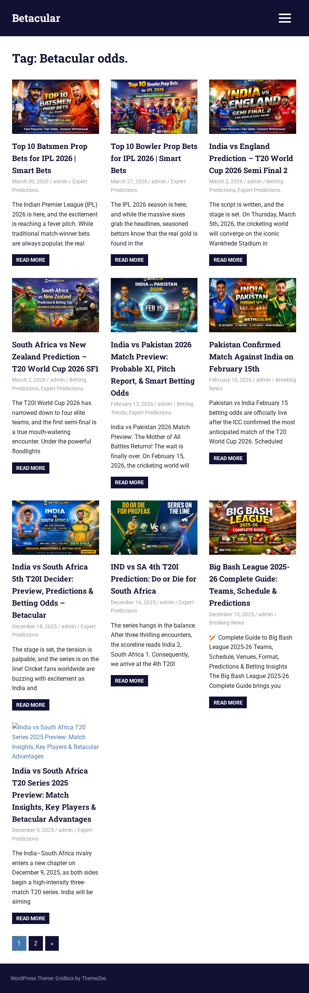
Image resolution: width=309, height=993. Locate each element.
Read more (30, 260)
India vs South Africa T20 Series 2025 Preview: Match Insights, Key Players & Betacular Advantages (54, 795)
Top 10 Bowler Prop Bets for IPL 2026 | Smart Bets (154, 158)
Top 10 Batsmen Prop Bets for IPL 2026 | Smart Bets (49, 158)
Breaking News (226, 623)
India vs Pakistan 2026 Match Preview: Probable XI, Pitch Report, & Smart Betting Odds (153, 368)
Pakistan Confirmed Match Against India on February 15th (251, 356)
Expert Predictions (259, 190)
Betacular (36, 18)
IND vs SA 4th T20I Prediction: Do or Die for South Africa (153, 578)
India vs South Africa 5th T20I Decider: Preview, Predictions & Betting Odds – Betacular (52, 591)
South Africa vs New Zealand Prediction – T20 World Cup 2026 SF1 (55, 356)
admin (60, 181)
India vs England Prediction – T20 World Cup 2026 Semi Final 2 (251, 158)
